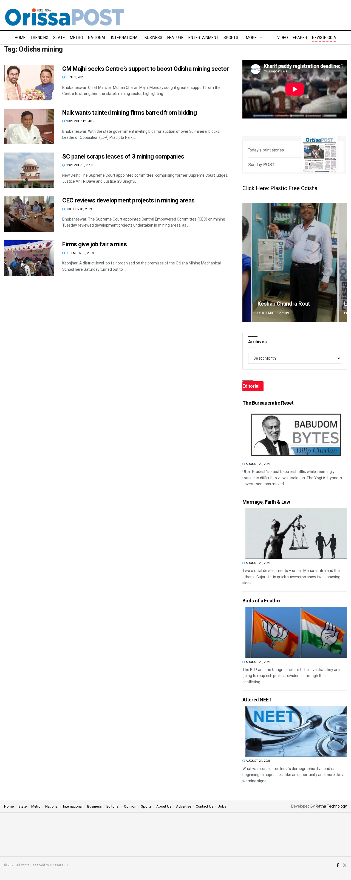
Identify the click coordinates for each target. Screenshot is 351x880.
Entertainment (203, 37)
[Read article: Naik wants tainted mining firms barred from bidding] (29, 126)
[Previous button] (246, 262)
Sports (230, 37)
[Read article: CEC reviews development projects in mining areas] (29, 214)
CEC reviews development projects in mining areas (128, 200)
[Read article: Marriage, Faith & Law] (296, 533)
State (59, 37)
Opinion (130, 806)
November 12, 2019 (79, 121)
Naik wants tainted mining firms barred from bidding (129, 112)
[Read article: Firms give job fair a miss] (29, 258)
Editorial (112, 806)
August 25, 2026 (257, 662)
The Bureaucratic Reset (267, 403)
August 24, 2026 (257, 761)
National (97, 37)
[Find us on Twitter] (344, 865)
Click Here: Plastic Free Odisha (279, 188)
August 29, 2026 (257, 464)
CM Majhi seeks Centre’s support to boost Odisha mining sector (145, 68)
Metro (76, 37)
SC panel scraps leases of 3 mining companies (123, 156)
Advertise (183, 806)
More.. (252, 37)
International (125, 37)
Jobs (222, 806)
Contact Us (204, 806)
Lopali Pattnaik (278, 303)
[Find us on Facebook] (337, 865)
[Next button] (343, 262)
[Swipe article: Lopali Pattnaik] (297, 262)
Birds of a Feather (261, 600)
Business (153, 37)
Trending (39, 37)
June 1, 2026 (74, 77)
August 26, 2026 (257, 563)
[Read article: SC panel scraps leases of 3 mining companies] (29, 170)
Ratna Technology (331, 806)
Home (20, 37)
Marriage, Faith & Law (266, 502)
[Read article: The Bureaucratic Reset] (296, 434)
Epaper (300, 37)
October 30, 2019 (78, 209)
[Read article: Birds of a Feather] (296, 632)
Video (282, 37)
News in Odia (324, 37)
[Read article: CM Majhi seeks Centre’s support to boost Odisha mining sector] (29, 82)
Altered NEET (257, 700)
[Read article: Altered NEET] (296, 731)
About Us (163, 806)
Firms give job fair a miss (94, 244)
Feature (175, 37)
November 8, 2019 (78, 165)
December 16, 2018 (79, 253)
